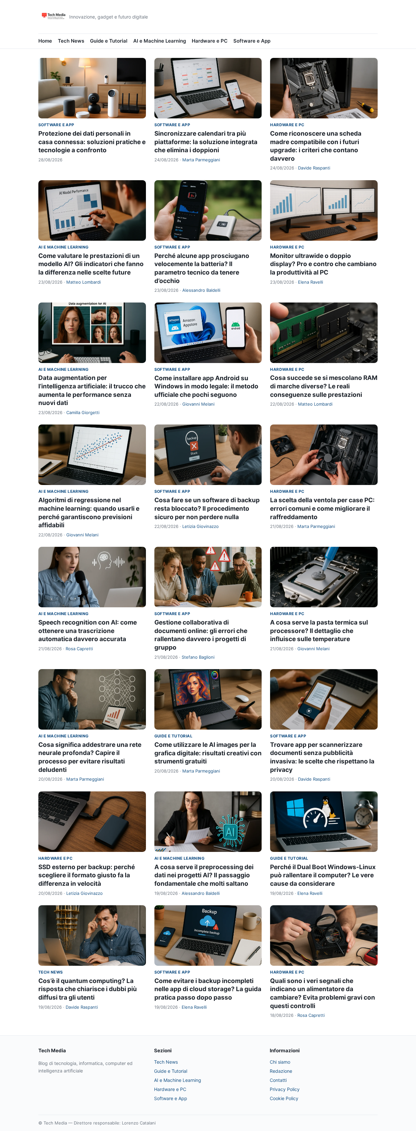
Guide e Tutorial (108, 41)
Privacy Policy (285, 1089)
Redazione (281, 1071)
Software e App (251, 41)
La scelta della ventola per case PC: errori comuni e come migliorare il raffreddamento (322, 508)
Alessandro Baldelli (201, 290)
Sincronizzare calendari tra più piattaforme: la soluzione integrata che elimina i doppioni (205, 142)
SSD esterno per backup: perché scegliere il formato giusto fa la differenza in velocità (86, 875)
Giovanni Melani (198, 404)
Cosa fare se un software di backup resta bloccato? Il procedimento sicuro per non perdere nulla (207, 508)
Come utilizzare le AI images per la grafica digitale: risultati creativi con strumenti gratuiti (208, 753)
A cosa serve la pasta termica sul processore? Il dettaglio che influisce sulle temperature (319, 631)
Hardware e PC (210, 41)
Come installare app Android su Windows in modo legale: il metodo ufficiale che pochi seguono (206, 386)
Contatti (278, 1080)
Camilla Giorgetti (82, 412)
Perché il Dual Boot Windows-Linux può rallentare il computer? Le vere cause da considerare (323, 875)
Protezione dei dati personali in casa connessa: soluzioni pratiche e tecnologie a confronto (92, 142)
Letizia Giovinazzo (200, 526)
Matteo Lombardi (83, 282)
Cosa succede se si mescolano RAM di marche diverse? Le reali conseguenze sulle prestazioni (323, 386)
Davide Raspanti (314, 167)
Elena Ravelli (310, 282)
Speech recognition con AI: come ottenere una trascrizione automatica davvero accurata (87, 631)
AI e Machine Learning (159, 41)
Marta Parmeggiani (201, 159)
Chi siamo (280, 1062)
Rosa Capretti (79, 648)
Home (45, 41)
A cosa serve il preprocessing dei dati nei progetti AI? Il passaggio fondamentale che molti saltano (204, 875)
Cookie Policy (284, 1098)
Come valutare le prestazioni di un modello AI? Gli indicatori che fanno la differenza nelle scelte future (91, 264)
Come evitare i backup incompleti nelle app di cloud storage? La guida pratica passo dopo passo (207, 989)
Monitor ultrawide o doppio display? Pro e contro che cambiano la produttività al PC (323, 264)
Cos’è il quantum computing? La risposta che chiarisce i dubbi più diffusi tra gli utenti (87, 989)
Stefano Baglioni (198, 657)
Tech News (71, 41)
